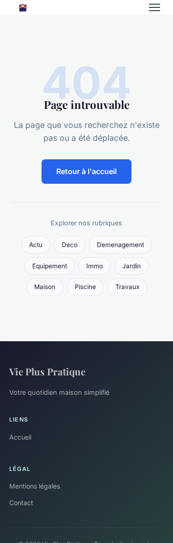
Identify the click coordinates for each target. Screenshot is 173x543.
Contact (21, 503)
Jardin (131, 266)
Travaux (127, 286)
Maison (44, 286)
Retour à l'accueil (86, 171)
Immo (94, 266)
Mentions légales (34, 486)
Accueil (20, 437)
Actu (35, 244)
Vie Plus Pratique (47, 371)
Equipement (49, 266)
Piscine (85, 286)
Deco (70, 244)
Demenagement (120, 244)
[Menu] (154, 7)
